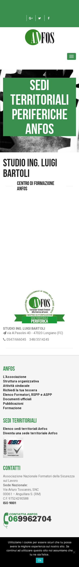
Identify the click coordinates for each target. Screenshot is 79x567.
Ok (39, 560)
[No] (74, 552)
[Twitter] (40, 18)
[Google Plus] (31, 18)
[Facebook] (48, 18)
